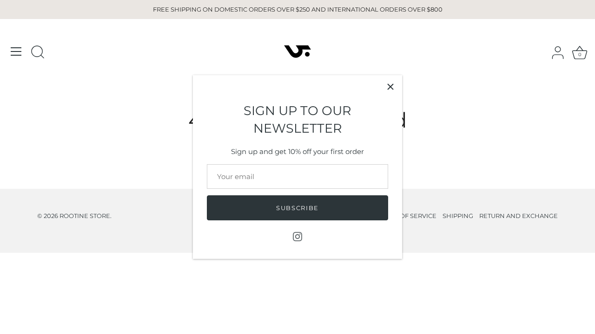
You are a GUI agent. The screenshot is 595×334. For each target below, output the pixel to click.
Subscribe (297, 208)
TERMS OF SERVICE (406, 215)
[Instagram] (297, 235)
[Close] (390, 87)
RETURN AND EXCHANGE (518, 215)
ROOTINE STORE (85, 215)
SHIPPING (458, 215)
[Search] (37, 53)
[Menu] (16, 51)
